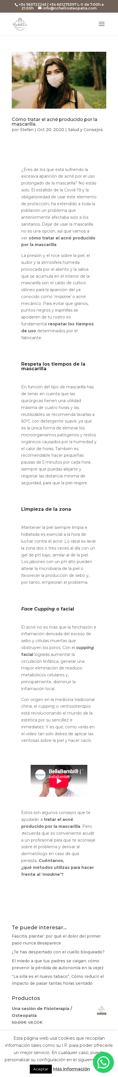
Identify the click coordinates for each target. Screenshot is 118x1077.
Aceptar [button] (40, 1069)
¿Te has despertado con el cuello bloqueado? (58, 952)
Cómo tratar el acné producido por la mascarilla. (54, 122)
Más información (71, 1069)
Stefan (27, 129)
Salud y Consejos (85, 129)
